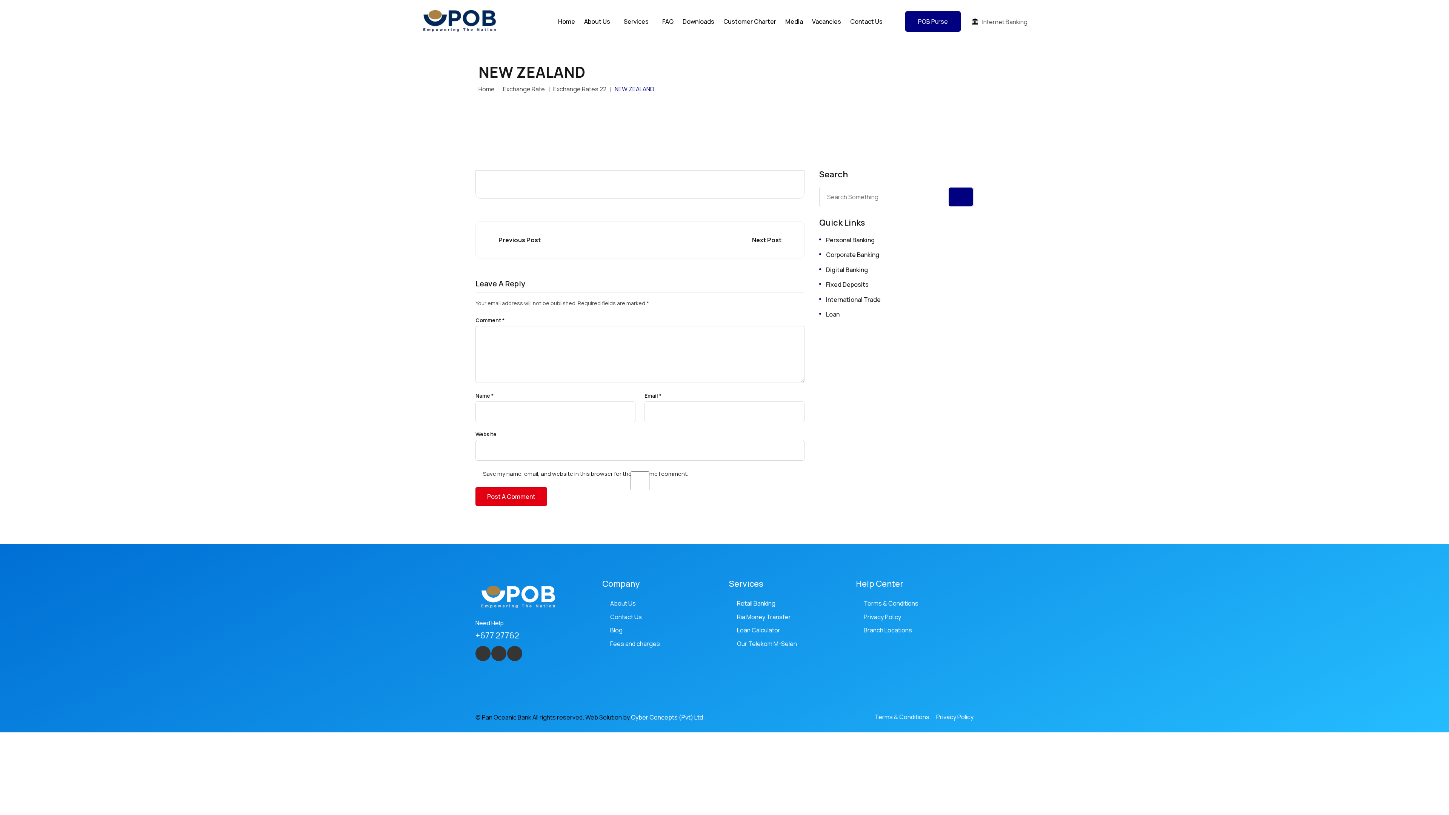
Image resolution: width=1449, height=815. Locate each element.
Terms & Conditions (891, 603)
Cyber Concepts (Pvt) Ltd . (668, 717)
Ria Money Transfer (764, 617)
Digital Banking (847, 270)
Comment (490, 320)
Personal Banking (850, 240)
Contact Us (866, 21)
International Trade (853, 299)
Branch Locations (888, 630)
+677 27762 (497, 635)
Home (566, 21)
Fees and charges (635, 644)
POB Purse (933, 21)
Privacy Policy (882, 617)
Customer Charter (749, 21)
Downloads (698, 21)
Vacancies (826, 21)
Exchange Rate (524, 89)
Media (794, 21)
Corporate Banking (852, 255)
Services (636, 21)
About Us (623, 603)
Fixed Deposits (847, 284)
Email (653, 395)
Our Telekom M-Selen (767, 644)
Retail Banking (756, 603)
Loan (833, 314)
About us (597, 21)
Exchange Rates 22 (579, 89)
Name (484, 395)
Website (486, 434)
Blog (616, 630)
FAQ (668, 21)
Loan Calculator (758, 630)
